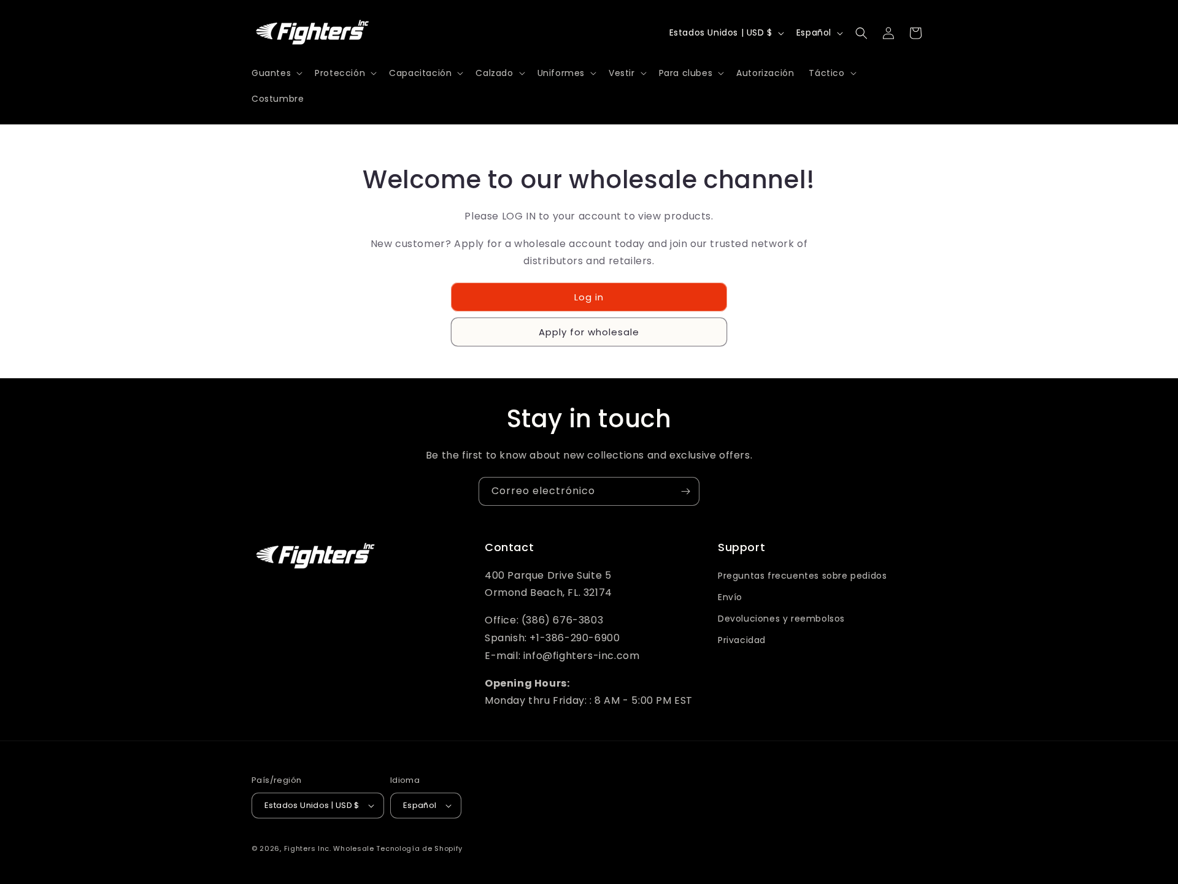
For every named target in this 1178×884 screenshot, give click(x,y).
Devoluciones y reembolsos (781, 618)
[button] (275, 73)
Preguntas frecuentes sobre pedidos (802, 576)
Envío (730, 597)
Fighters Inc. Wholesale (329, 848)
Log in (589, 297)
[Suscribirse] (685, 491)
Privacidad (742, 640)
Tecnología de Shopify (419, 848)
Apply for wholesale (589, 332)
